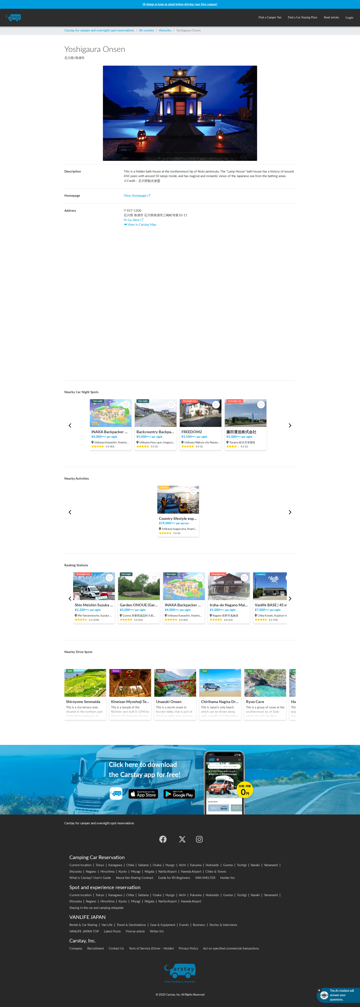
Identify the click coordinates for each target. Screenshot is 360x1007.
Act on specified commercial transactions (231, 948)
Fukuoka (195, 865)
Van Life (106, 925)
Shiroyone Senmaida (83, 702)
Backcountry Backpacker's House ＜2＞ (155, 432)
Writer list (157, 931)
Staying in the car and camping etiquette (96, 907)
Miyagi (135, 871)
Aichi (182, 865)
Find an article (135, 931)
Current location (80, 865)
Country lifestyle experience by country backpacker (178, 518)
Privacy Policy (188, 948)
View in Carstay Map (142, 224)
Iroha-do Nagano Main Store (229, 605)
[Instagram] (199, 839)
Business (199, 925)
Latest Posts (112, 931)
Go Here (133, 220)
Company (75, 948)
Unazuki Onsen (168, 702)
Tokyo (100, 865)
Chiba (130, 865)
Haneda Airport (191, 871)
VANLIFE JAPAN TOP (84, 931)
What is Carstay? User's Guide (90, 877)
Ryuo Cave (255, 702)
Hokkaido (212, 865)
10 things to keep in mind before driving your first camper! (180, 4)
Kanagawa (115, 865)
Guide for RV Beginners (174, 877)
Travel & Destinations (131, 925)
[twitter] (182, 839)
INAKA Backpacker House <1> (110, 432)
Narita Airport (167, 871)
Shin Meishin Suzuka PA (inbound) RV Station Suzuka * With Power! (94, 605)
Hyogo (170, 865)
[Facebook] (163, 839)
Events (184, 925)
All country (146, 30)
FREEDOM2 (191, 432)
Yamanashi (271, 865)
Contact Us (116, 948)
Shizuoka (75, 871)
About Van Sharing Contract (134, 877)
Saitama (143, 865)
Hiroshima (107, 871)
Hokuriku (165, 30)
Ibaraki (255, 865)
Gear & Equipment (162, 925)
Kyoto (123, 871)
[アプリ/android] (179, 794)
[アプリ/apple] (143, 794)
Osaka (157, 865)
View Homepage (135, 195)
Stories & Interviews (223, 925)
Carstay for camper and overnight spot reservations (99, 30)
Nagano (91, 871)
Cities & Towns (215, 871)
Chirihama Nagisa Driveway (220, 702)
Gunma (228, 865)
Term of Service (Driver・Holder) (151, 948)
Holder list (227, 877)
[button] (270, 17)
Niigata (149, 871)
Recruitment (95, 948)
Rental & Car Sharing (83, 925)
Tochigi (242, 865)
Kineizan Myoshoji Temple (130, 702)
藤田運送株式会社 (241, 432)
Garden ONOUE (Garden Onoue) (139, 605)
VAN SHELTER (205, 877)
